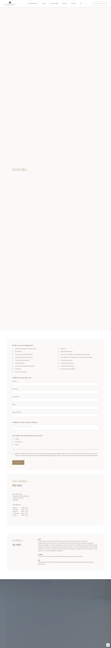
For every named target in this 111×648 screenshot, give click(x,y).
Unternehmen (16, 397)
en (80, 3)
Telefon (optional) (16, 412)
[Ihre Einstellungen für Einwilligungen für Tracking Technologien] (108, 645)
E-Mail (13, 404)
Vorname (14, 381)
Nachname (15, 389)
